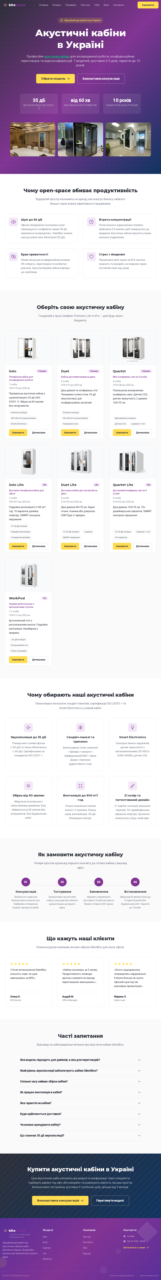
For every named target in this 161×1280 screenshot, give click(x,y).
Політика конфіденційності (122, 1276)
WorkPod (47, 1259)
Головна (43, 5)
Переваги (70, 5)
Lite (44, 1253)
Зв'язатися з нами (134, 1247)
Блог (106, 5)
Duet (45, 1242)
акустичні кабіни (56, 56)
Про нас (85, 5)
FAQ (96, 5)
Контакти (118, 5)
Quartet (46, 1248)
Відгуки (87, 1253)
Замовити (148, 5)
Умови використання (149, 1276)
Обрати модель (53, 78)
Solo (45, 1237)
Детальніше (38, 432)
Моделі (57, 5)
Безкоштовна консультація (101, 78)
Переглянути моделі (110, 1200)
